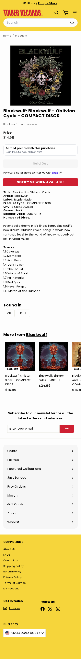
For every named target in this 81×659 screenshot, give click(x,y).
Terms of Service (14, 583)
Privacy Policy (12, 577)
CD (9, 313)
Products (21, 35)
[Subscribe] (67, 428)
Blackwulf (10, 124)
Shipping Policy (13, 566)
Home (7, 35)
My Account (11, 588)
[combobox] (40, 22)
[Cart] (65, 12)
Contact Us (10, 560)
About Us (9, 549)
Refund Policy (12, 571)
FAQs (6, 555)
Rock (23, 313)
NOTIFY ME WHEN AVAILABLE (40, 182)
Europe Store (47, 3)
